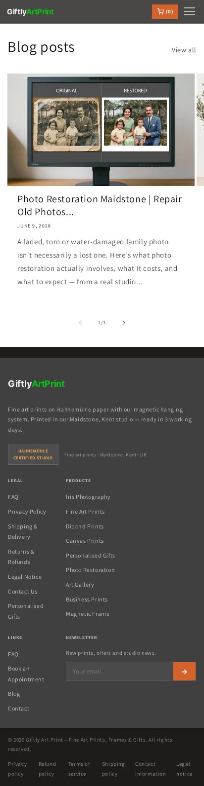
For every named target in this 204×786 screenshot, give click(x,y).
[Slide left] (80, 323)
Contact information (150, 768)
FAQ (13, 496)
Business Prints (87, 599)
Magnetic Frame (87, 613)
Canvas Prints (85, 540)
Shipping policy (113, 768)
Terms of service (79, 768)
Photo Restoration (90, 569)
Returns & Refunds (21, 557)
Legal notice (184, 768)
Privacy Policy (27, 511)
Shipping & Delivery (23, 532)
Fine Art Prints (85, 511)
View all (184, 49)
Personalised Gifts (26, 611)
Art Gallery (80, 584)
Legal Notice (25, 576)
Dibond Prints (85, 526)
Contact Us (23, 591)
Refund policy (47, 768)
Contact (18, 708)
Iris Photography (88, 496)
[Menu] (189, 11)
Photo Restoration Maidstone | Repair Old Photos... (99, 205)
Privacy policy (17, 768)
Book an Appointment (26, 674)
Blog (14, 693)
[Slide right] (124, 323)
